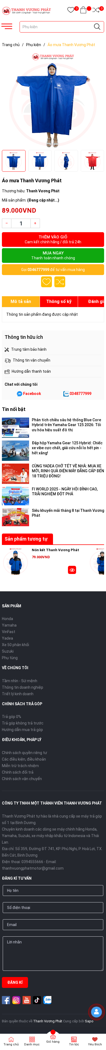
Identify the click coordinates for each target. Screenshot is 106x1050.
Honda (7, 619)
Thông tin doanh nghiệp (22, 687)
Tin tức (74, 1044)
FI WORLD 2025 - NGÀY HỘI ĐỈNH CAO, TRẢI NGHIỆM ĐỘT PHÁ (65, 491)
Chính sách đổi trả (17, 772)
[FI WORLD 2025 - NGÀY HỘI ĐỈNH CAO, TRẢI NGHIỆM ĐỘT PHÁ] (15, 496)
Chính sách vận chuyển (22, 779)
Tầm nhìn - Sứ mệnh (19, 681)
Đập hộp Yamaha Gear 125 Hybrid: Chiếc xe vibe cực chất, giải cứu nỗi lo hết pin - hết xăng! (67, 448)
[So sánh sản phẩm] (95, 11)
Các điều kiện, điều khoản (24, 759)
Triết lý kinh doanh (17, 694)
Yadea (7, 638)
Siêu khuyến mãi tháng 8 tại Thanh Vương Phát (68, 513)
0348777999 (80, 393)
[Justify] (97, 26)
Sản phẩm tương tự (26, 539)
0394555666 (32, 862)
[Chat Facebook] (19, 394)
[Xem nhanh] (72, 570)
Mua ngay (53, 255)
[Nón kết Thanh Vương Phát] (15, 561)
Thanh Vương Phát (47, 1021)
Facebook (32, 393)
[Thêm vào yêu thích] (46, 281)
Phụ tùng (10, 658)
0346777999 (38, 269)
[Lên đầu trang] (98, 1027)
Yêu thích (95, 1044)
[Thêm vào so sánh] (59, 281)
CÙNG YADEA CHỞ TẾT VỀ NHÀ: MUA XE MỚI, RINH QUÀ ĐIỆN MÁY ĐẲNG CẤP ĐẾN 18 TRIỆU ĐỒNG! (68, 471)
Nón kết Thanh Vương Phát (55, 550)
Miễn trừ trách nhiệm (20, 766)
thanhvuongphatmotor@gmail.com (33, 868)
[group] (53, 99)
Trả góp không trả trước (22, 723)
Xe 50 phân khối (15, 645)
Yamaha (9, 625)
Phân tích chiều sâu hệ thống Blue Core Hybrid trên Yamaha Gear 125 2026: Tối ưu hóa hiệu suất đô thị (66, 425)
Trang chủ (11, 1044)
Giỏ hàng (53, 1041)
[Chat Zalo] (66, 394)
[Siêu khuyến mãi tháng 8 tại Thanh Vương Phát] (15, 517)
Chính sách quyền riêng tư (24, 753)
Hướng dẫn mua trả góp (22, 729)
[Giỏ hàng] (83, 11)
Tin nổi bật (14, 409)
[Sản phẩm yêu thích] (70, 11)
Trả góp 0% (11, 716)
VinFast (8, 632)
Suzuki (8, 651)
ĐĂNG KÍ (15, 982)
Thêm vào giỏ (53, 239)
